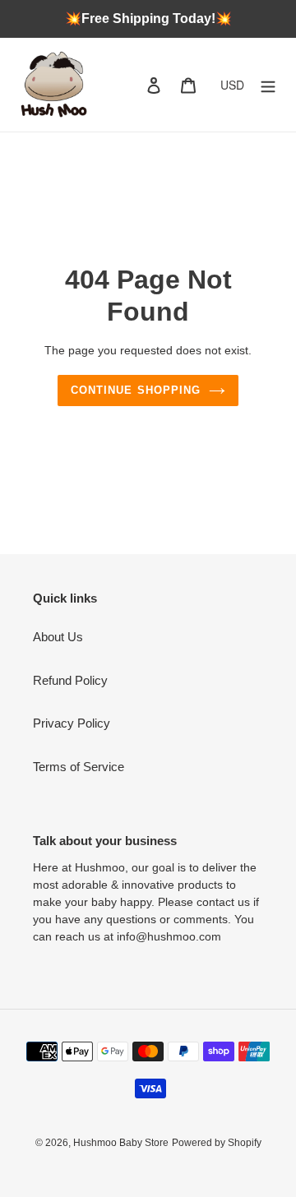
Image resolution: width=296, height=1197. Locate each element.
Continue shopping (136, 390)
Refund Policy (70, 680)
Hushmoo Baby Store (121, 1142)
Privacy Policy (71, 723)
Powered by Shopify (216, 1142)
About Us (58, 637)
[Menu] (268, 85)
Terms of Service (78, 767)
